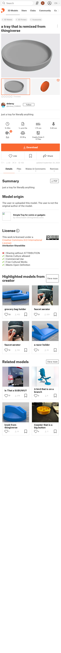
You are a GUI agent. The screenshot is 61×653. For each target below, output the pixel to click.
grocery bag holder (15, 309)
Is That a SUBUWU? (16, 390)
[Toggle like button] (6, 314)
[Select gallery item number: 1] (13, 384)
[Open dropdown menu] (57, 26)
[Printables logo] (3, 10)
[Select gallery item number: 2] (15, 384)
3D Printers (22, 20)
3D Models (8, 20)
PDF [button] (55, 181)
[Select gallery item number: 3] (18, 384)
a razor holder (42, 344)
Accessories (36, 20)
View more (52, 278)
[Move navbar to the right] (58, 10)
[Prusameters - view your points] (43, 3)
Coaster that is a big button (43, 426)
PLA (7, 137)
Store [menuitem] (24, 10)
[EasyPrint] (37, 3)
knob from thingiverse (11, 426)
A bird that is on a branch (44, 390)
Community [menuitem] (45, 10)
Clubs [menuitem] (33, 10)
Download (32, 147)
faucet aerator (42, 309)
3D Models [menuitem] (13, 10)
